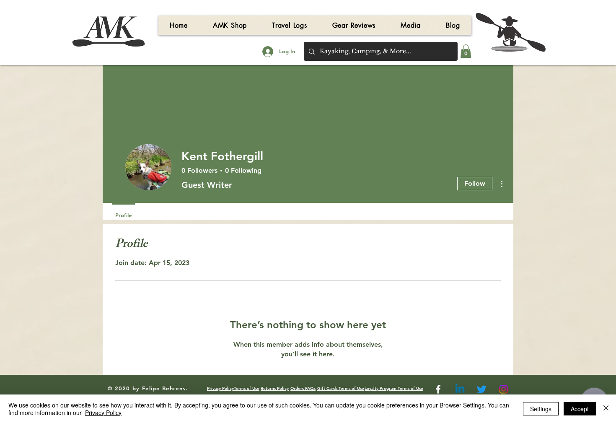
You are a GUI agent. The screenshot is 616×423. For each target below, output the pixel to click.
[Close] (606, 408)
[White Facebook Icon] (438, 389)
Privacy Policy (103, 412)
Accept (580, 409)
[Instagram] (503, 389)
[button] (353, 25)
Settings (540, 409)
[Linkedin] (460, 389)
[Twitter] (481, 389)
